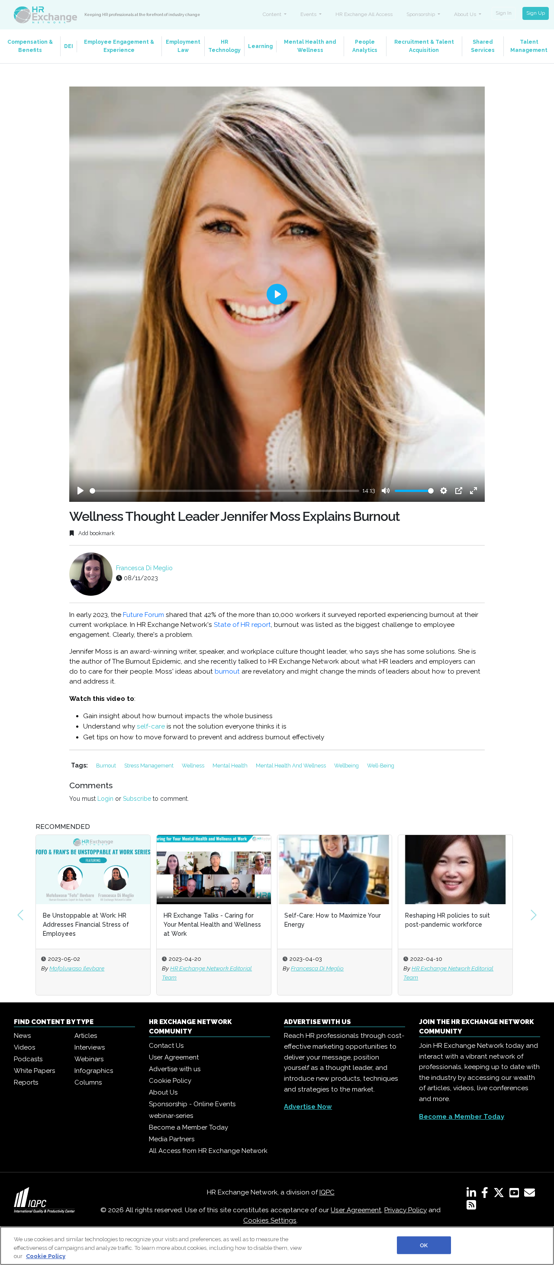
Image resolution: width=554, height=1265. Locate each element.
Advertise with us (174, 1069)
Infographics (93, 1071)
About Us (163, 1092)
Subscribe (137, 798)
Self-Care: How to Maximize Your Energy (212, 920)
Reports (26, 1082)
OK (424, 1245)
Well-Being (380, 765)
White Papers (34, 1071)
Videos (24, 1047)
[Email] (531, 1194)
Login (105, 798)
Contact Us (166, 1046)
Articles (85, 1036)
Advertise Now (308, 1107)
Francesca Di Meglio (144, 568)
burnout (227, 671)
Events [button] (309, 14)
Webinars (88, 1059)
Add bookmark (96, 533)
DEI (68, 46)
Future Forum (143, 615)
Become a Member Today (188, 1127)
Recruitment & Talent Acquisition (424, 46)
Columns (88, 1082)
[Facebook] (486, 1194)
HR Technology (224, 46)
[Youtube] (515, 1194)
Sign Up (535, 13)
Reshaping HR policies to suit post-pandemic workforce (327, 920)
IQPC (327, 1192)
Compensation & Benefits (30, 46)
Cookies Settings (269, 1220)
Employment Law (183, 46)
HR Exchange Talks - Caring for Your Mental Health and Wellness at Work (92, 924)
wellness (194, 765)
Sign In (504, 13)
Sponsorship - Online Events (192, 1104)
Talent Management (529, 46)
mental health (231, 765)
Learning (260, 46)
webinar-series (171, 1116)
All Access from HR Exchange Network (208, 1151)
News (22, 1036)
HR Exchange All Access (364, 14)
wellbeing (347, 765)
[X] (500, 1194)
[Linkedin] (473, 1194)
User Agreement (174, 1057)
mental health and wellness (291, 765)
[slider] (224, 491)
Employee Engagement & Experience (119, 46)
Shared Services (483, 46)
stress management (149, 765)
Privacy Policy (405, 1210)
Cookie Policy (170, 1081)
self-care (151, 726)
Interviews (89, 1047)
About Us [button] (465, 14)
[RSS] (471, 1206)
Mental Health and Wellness (310, 46)
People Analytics (364, 46)
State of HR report (242, 625)
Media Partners (171, 1139)
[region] (277, 1245)
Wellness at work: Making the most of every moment (449, 920)
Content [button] (273, 14)
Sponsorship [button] (421, 14)
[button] (20, 915)
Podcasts (28, 1059)
